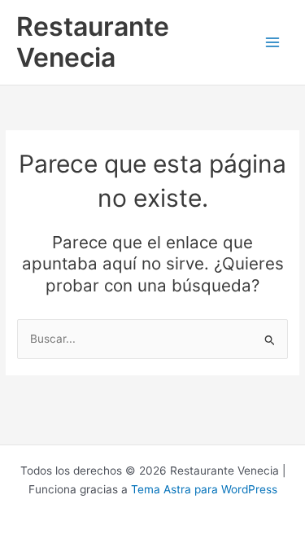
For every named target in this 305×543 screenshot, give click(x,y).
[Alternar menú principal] (273, 42)
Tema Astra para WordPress (204, 489)
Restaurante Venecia (92, 42)
